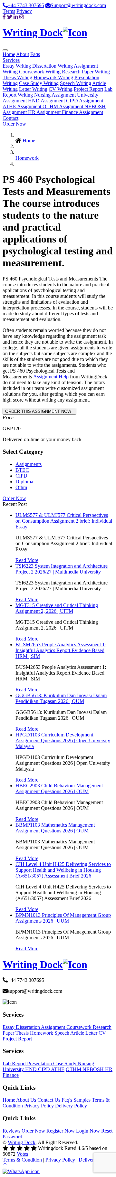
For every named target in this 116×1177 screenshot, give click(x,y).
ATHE (57, 1069)
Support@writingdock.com (78, 5)
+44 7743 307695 (26, 5)
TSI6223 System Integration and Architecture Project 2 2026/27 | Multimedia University (61, 568)
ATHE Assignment (23, 106)
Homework (27, 158)
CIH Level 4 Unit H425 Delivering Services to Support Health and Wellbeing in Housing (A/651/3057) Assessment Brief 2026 (63, 869)
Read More (26, 560)
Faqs (35, 54)
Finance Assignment (82, 112)
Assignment (53, 1027)
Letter (92, 1033)
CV (102, 1033)
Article (77, 1033)
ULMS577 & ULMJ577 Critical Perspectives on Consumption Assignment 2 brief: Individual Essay (63, 520)
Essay (9, 1027)
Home (9, 54)
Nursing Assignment (55, 95)
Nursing (86, 1063)
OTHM (74, 1069)
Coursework (79, 1027)
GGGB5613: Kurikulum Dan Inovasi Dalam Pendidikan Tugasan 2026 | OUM (61, 698)
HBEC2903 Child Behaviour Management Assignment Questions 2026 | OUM (59, 788)
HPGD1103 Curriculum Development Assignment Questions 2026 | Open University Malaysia (62, 740)
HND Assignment (47, 100)
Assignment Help (51, 376)
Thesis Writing (17, 77)
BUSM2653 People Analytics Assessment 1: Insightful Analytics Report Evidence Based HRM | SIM (60, 650)
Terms (9, 11)
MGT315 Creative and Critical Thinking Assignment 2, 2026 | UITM (56, 608)
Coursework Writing (40, 71)
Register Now (60, 1131)
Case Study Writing (39, 83)
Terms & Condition (22, 1160)
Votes (22, 1154)
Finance (11, 1075)
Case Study (65, 1063)
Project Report (88, 89)
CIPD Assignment (84, 100)
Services (11, 60)
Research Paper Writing (86, 71)
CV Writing (60, 89)
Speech (62, 1033)
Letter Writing (33, 89)
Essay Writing (17, 66)
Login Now (88, 1131)
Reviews (11, 1131)
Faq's (67, 1100)
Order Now (14, 124)
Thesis (22, 1033)
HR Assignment (45, 112)
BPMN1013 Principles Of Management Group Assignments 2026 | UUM (63, 918)
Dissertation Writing (52, 66)
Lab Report (15, 1063)
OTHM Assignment (63, 106)
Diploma (24, 481)
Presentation (40, 1063)
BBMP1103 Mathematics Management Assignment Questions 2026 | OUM (55, 827)
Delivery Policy (71, 1105)
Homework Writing (53, 77)
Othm (21, 487)
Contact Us (48, 1100)
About (22, 54)
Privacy (24, 11)
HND (31, 1069)
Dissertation (28, 1027)
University (14, 1069)
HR (108, 1069)
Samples (82, 1100)
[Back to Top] (5, 1165)
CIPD (21, 476)
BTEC (22, 470)
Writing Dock (21, 1142)
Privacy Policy (39, 1105)
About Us (26, 1100)
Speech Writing (75, 83)
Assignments (28, 464)
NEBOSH (93, 1069)
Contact (10, 118)
